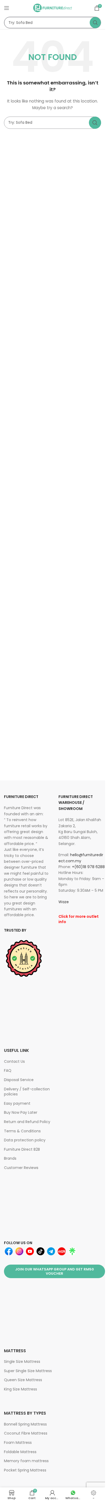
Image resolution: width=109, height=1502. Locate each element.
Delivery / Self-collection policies (27, 1091)
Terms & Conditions (22, 1131)
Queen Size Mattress (23, 1379)
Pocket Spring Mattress (25, 1470)
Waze (63, 901)
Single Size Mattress (22, 1361)
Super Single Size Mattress (28, 1370)
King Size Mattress (20, 1389)
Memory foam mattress (26, 1460)
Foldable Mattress (20, 1451)
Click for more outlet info (78, 919)
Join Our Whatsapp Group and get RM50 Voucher (54, 1271)
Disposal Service (19, 1079)
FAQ (7, 1070)
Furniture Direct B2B (22, 1149)
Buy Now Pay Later (20, 1112)
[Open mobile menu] (6, 8)
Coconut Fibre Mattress (25, 1433)
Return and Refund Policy (27, 1121)
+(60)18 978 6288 (88, 866)
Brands (10, 1158)
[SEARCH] (95, 22)
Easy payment (17, 1103)
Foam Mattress (18, 1442)
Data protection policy (25, 1140)
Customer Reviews (21, 1167)
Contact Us (14, 1061)
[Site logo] (52, 7)
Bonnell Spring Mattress (25, 1424)
